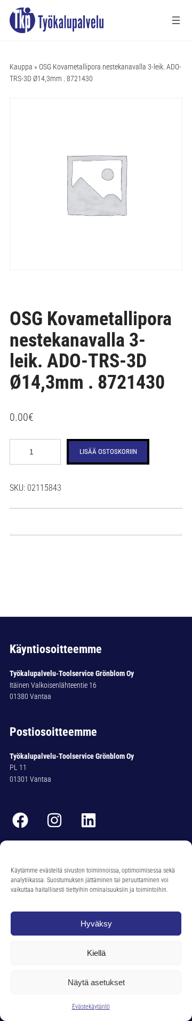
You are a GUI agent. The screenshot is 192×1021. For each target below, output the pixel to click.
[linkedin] (88, 820)
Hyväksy (96, 923)
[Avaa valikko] (176, 20)
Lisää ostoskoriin (108, 451)
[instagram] (54, 820)
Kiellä (96, 952)
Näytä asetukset (96, 982)
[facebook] (20, 820)
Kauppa (21, 66)
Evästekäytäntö (91, 1006)
